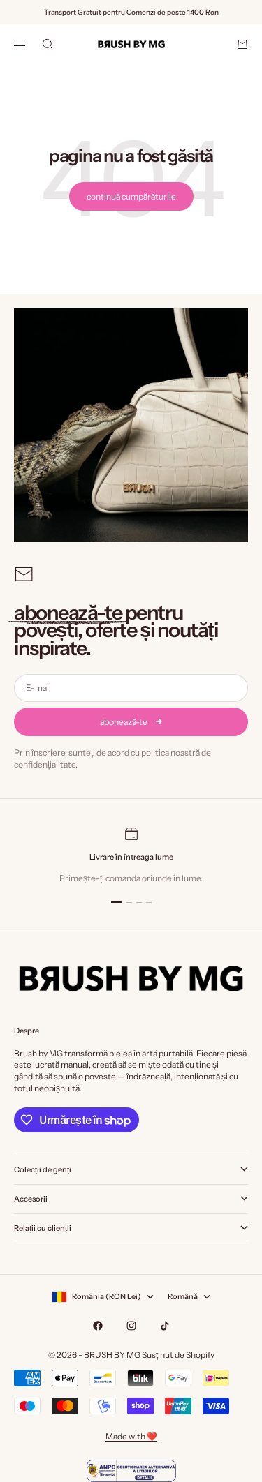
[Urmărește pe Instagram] (131, 1325)
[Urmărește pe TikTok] (164, 1325)
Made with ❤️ (131, 1436)
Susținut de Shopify (178, 1354)
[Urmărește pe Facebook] (97, 1325)
